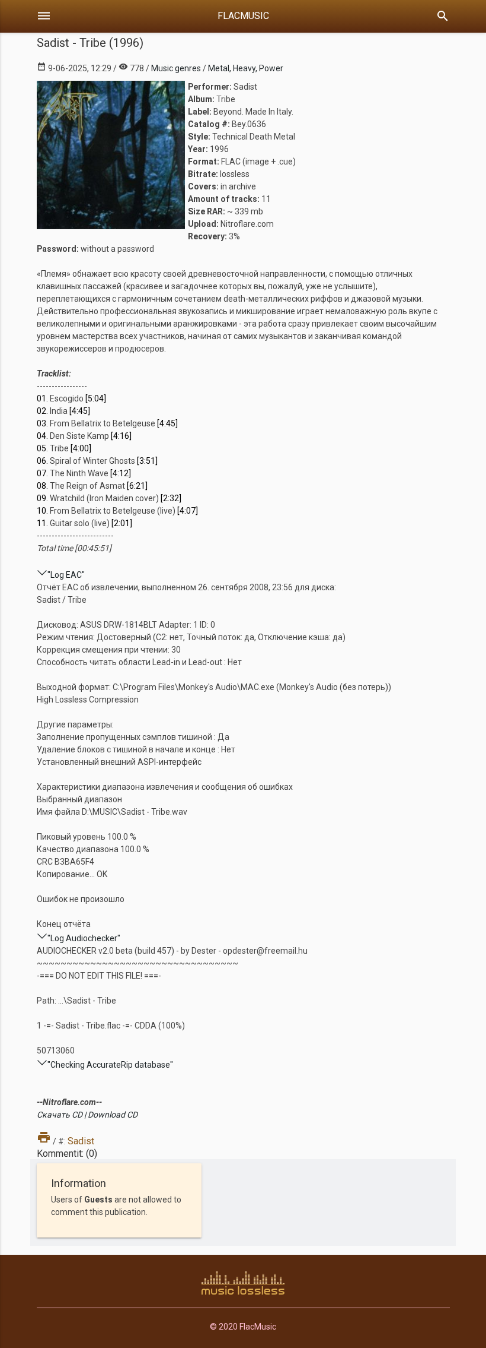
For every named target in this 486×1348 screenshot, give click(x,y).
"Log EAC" (66, 575)
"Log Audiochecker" (83, 938)
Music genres (176, 68)
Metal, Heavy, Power (245, 68)
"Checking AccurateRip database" (110, 1064)
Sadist (81, 1141)
